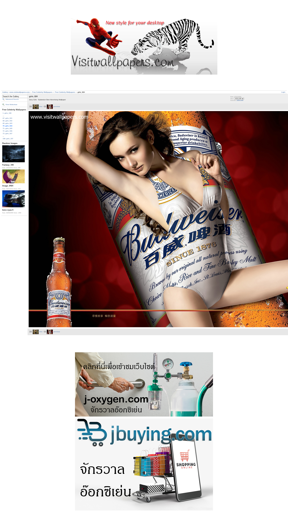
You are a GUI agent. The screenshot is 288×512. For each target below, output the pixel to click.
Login (283, 92)
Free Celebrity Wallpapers (42, 92)
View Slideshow (11, 104)
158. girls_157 (8, 138)
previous (57, 106)
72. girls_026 (7, 131)
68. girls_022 (7, 121)
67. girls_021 (7, 118)
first (40, 106)
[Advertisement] (144, 9)
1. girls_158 (7, 113)
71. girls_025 (7, 128)
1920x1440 (240, 100)
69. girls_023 (7, 123)
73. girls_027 (7, 133)
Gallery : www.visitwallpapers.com (16, 92)
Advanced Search (12, 99)
